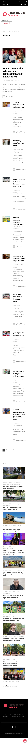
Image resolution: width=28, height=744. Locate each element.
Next (9, 449)
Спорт (13, 616)
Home (4, 31)
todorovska (7, 81)
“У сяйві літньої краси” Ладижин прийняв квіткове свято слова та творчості (18, 298)
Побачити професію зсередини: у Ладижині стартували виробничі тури (13, 573)
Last (12, 449)
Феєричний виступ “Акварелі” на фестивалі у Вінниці (18, 333)
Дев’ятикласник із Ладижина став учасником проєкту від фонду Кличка (13, 640)
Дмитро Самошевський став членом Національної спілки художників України (19, 258)
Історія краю (19, 504)
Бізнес (18, 525)
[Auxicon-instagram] (25, 4)
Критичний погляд (7, 482)
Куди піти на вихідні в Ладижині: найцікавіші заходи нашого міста (13, 72)
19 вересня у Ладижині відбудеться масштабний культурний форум (18, 220)
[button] (1, 8)
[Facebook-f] (21, 4)
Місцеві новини (16, 111)
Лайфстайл (17, 80)
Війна (22, 149)
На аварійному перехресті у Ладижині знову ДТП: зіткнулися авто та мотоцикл (13, 486)
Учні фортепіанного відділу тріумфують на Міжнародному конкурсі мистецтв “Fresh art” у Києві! (18, 373)
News (10, 31)
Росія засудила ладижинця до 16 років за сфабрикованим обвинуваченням (13, 597)
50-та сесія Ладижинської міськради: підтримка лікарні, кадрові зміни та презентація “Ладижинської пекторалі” (19, 414)
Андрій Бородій (18, 115)
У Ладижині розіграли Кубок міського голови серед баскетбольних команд (11, 663)
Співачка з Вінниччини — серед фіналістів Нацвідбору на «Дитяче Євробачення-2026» (13, 552)
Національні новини (8, 527)
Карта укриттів (5, 4)
